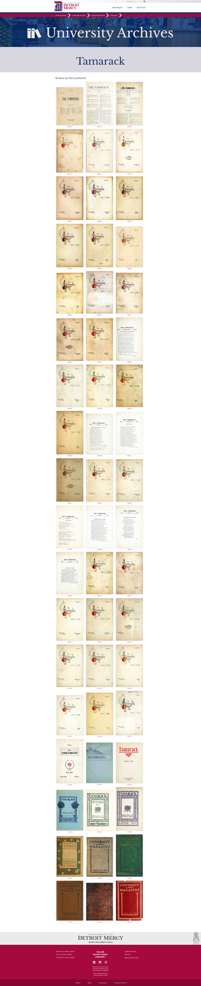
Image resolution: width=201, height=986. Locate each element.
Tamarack (113, 15)
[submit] (145, 1)
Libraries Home (60, 15)
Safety (89, 983)
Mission (78, 983)
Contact (128, 954)
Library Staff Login (132, 958)
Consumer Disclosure (120, 983)
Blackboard (117, 7)
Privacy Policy (103, 983)
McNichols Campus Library (65, 951)
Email (129, 7)
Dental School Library (64, 954)
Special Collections (98, 15)
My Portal (141, 7)
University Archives (79, 15)
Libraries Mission (130, 951)
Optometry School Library (65, 957)
